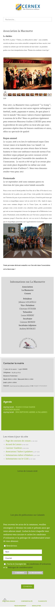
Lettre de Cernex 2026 (27, 471)
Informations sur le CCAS (14, 459)
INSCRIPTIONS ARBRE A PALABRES (31, 412)
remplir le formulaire (40, 386)
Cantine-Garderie (11, 448)
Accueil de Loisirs (11, 444)
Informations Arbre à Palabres (15, 455)
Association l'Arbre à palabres (15, 452)
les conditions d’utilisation (39, 564)
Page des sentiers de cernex (15, 441)
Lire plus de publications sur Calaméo (27, 515)
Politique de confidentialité (20, 567)
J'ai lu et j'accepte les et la (27, 566)
